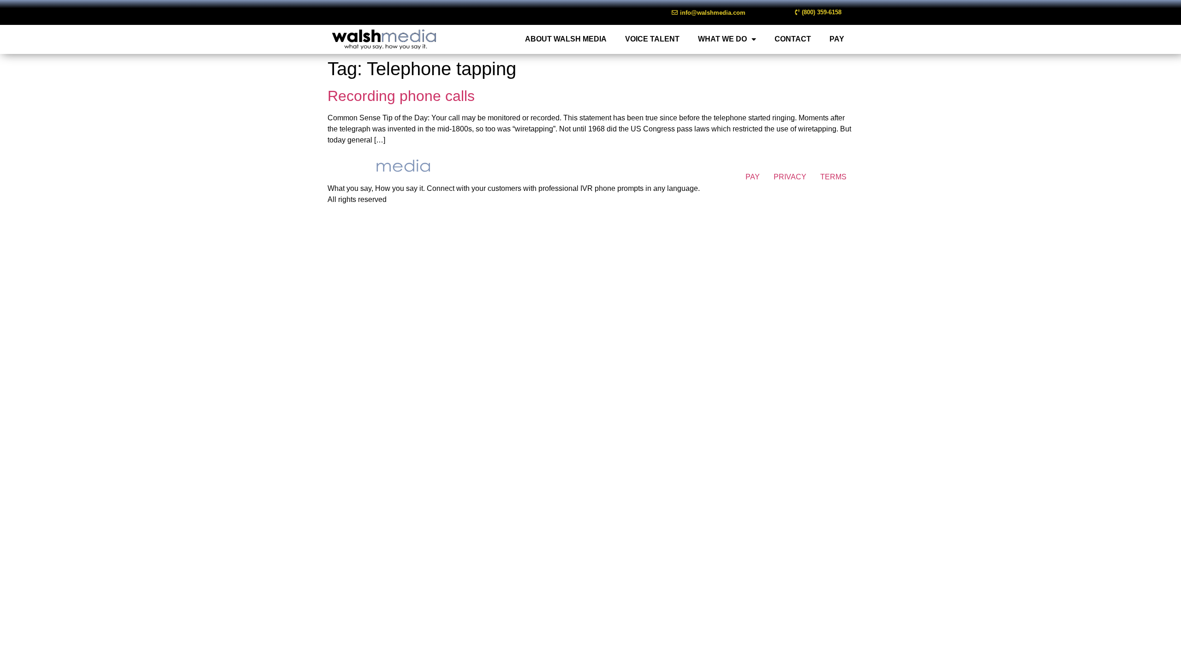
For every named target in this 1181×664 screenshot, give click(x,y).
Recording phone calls (401, 96)
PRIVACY (790, 177)
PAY (836, 39)
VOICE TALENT (652, 39)
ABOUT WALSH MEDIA (566, 39)
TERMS (833, 177)
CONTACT (793, 39)
